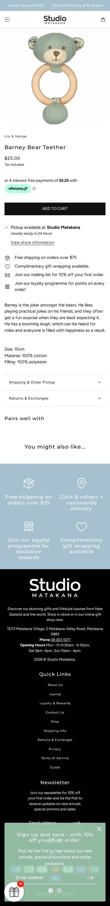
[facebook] (51, 890)
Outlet (55, 767)
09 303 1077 (61, 640)
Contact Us (55, 712)
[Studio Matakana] (55, 19)
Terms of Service (55, 758)
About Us (55, 685)
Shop (55, 721)
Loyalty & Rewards (55, 703)
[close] (99, 829)
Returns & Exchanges (55, 740)
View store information (32, 243)
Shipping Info (55, 731)
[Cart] (103, 19)
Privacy (55, 749)
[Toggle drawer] (7, 19)
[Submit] (90, 877)
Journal (55, 694)
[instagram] (59, 890)
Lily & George (16, 136)
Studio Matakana (63, 227)
